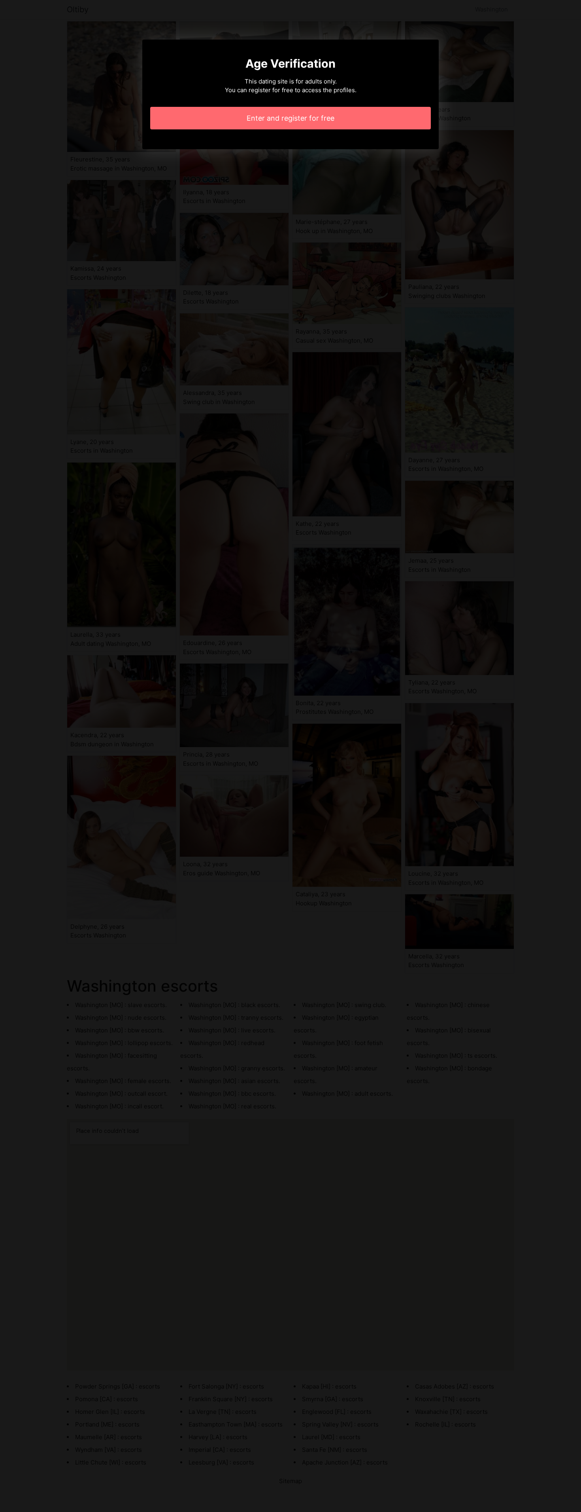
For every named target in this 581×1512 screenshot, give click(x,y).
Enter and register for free (290, 118)
